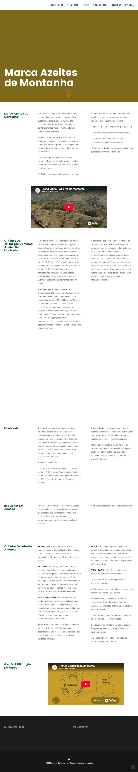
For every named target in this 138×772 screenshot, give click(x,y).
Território (72, 5)
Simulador (116, 5)
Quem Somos (57, 5)
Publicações (99, 5)
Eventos (129, 5)
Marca (85, 5)
